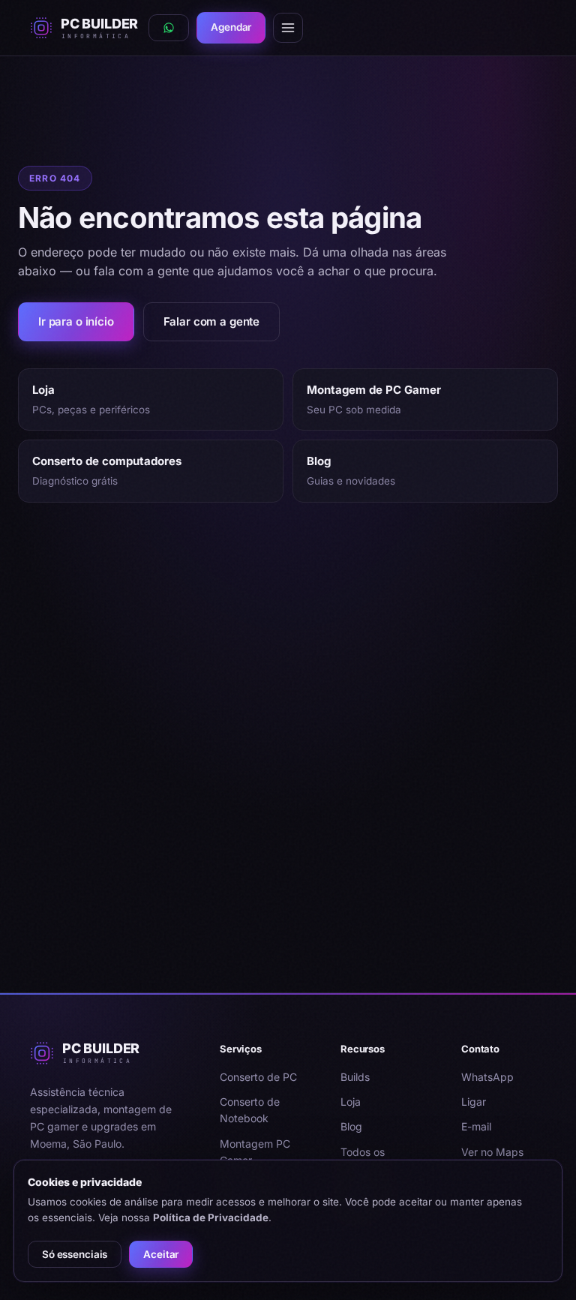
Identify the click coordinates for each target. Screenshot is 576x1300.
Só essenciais (74, 1254)
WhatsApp (487, 1076)
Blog (351, 1126)
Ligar (473, 1101)
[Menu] (288, 28)
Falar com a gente (212, 321)
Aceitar (160, 1254)
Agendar (231, 27)
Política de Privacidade (210, 1217)
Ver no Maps (492, 1151)
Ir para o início (76, 321)
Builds (355, 1076)
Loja (350, 1101)
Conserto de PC (258, 1076)
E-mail (476, 1126)
